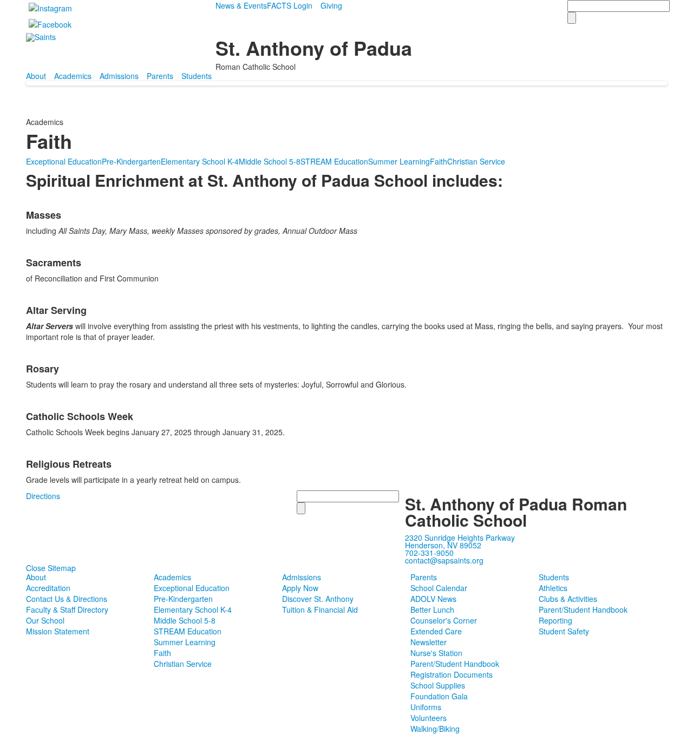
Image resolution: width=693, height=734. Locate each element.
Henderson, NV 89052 (443, 545)
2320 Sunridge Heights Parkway (460, 537)
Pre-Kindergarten (131, 161)
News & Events (241, 5)
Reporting (555, 620)
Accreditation (48, 587)
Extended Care (436, 631)
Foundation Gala (439, 696)
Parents (160, 75)
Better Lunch (432, 609)
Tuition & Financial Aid (320, 609)
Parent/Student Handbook (454, 663)
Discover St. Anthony (318, 598)
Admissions (119, 75)
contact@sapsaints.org (444, 560)
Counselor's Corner (443, 620)
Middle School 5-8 (269, 161)
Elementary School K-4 (200, 161)
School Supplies (437, 685)
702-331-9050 (429, 552)
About (36, 75)
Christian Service (476, 161)
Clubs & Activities (568, 598)
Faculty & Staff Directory (67, 609)
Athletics (553, 587)
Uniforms (425, 707)
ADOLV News (433, 598)
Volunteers (428, 717)
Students (196, 75)
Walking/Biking (435, 728)
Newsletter (428, 642)
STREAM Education (334, 161)
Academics (72, 75)
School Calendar (438, 587)
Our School (45, 620)
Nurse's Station (436, 652)
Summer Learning (399, 161)
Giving (331, 5)
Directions (43, 495)
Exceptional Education (64, 161)
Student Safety (564, 631)
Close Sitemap (51, 567)
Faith (438, 161)
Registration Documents (451, 674)
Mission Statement (57, 631)
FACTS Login (289, 5)
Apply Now (300, 587)
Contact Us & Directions (66, 598)
